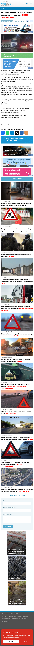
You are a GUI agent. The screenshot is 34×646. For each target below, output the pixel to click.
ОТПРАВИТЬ (8, 525)
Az (23, 3)
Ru (27, 3)
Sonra (25, 641)
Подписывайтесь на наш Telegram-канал (15, 138)
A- (27, 21)
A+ (31, 21)
